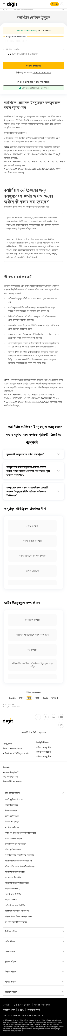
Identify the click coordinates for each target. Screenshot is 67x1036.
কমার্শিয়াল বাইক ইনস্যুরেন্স (32, 540)
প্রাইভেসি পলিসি (33, 1009)
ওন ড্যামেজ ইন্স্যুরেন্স (32, 619)
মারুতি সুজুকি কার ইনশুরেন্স (14, 799)
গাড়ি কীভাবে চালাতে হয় (12, 888)
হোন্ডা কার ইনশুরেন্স (11, 805)
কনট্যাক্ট (33, 732)
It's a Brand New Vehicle (33, 81)
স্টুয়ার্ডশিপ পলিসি (9, 1009)
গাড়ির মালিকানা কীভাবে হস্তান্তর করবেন (18, 916)
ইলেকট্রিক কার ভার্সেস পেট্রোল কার (17, 910)
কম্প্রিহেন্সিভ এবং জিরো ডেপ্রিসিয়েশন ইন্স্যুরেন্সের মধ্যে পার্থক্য (32, 665)
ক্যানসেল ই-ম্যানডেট (11, 772)
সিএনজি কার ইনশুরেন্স (12, 821)
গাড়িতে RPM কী (11, 899)
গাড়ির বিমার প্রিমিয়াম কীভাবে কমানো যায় (18, 860)
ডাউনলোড (6, 1004)
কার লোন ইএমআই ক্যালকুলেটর (16, 922)
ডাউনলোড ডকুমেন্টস (43, 747)
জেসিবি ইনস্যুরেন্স (32, 570)
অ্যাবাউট (24, 732)
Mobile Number (13, 49)
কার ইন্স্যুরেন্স (32, 649)
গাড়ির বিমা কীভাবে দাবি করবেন (15, 871)
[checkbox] (17, 72)
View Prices (33, 65)
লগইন (56, 4)
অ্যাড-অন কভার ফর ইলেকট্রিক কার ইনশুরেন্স (20, 832)
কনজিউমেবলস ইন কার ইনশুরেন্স (15, 844)
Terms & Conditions (42, 72)
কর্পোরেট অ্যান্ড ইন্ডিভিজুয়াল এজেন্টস (16, 753)
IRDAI (21, 1009)
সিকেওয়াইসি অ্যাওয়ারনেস (12, 781)
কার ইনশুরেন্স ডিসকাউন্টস (13, 877)
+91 (8, 53)
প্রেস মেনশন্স (7, 744)
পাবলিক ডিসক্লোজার (42, 1004)
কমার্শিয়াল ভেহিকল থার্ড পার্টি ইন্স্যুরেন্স (32, 555)
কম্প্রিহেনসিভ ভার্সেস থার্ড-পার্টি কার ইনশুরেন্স (20, 866)
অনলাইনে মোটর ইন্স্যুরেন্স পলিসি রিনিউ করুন (32, 634)
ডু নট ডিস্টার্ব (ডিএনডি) (22, 1004)
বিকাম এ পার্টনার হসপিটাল (12, 748)
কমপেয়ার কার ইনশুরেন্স (12, 827)
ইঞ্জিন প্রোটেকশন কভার (13, 849)
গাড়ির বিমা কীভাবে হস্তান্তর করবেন (17, 883)
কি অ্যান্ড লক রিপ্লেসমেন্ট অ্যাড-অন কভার (19, 855)
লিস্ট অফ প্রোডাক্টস (10, 776)
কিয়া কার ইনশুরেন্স (11, 810)
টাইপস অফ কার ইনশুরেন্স (13, 838)
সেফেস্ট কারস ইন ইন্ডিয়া (13, 894)
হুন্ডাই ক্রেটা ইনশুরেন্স (12, 816)
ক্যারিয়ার (42, 732)
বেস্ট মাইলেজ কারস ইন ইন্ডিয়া (15, 905)
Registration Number (16, 36)
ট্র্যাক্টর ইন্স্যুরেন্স (32, 525)
